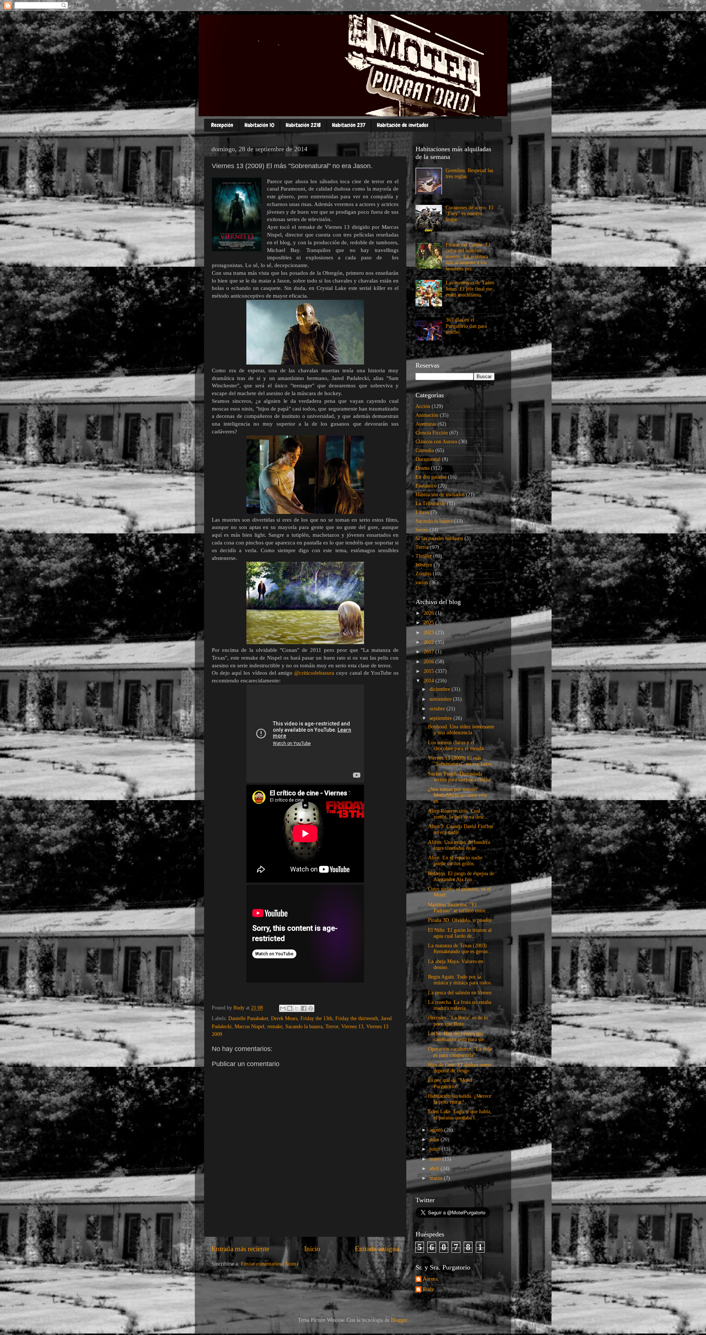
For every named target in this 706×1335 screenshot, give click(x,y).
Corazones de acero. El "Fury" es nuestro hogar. (469, 213)
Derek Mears (284, 1018)
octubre (437, 708)
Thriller (424, 556)
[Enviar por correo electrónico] (282, 1008)
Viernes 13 (352, 1026)
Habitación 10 (259, 125)
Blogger (399, 1320)
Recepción (222, 125)
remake (274, 1026)
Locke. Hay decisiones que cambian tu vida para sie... (458, 1036)
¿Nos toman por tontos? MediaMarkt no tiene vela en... (457, 795)
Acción (423, 406)
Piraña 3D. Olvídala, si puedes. (460, 920)
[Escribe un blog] (289, 1008)
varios (422, 582)
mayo (435, 1159)
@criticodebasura (314, 673)
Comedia (425, 450)
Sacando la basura (303, 1026)
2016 (429, 661)
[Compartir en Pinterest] (310, 1008)
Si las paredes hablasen (439, 538)
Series (422, 530)
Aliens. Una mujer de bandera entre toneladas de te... (459, 845)
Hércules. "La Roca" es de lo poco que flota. (458, 1020)
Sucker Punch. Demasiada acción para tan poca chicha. (460, 776)
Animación (427, 415)
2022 (429, 642)
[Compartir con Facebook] (303, 1008)
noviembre (441, 699)
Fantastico (426, 486)
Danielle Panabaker (248, 1018)
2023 (429, 632)
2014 (429, 681)
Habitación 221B (303, 125)
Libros (422, 512)
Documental (428, 459)
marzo (436, 1178)
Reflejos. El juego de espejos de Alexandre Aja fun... (461, 876)
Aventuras (426, 424)
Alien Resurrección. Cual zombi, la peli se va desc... (458, 814)
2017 (429, 651)
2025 (429, 622)
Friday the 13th (316, 1018)
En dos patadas (431, 477)
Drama (422, 468)
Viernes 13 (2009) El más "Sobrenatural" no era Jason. (460, 761)
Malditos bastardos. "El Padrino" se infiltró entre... (459, 907)
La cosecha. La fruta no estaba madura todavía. (459, 1005)
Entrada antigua (377, 1249)
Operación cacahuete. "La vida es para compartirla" (460, 1052)
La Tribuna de (430, 503)
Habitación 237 (349, 125)
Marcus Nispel (249, 1026)
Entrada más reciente (240, 1249)
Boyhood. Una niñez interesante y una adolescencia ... (461, 729)
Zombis (423, 573)
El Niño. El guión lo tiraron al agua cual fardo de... (460, 933)
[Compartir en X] (296, 1008)
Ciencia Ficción (432, 433)
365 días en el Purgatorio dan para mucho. (466, 325)
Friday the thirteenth (356, 1018)
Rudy (428, 1289)
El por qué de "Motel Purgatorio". (450, 1083)
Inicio (312, 1249)
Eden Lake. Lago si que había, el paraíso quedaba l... (460, 1114)
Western (424, 565)
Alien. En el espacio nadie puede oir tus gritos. (455, 860)
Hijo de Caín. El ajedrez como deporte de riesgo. (459, 1067)
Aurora (430, 1279)
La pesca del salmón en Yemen (460, 992)
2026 (429, 613)
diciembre (440, 689)
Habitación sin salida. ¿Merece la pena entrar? (459, 1099)
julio (435, 1139)
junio (435, 1149)
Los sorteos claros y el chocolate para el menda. (456, 745)
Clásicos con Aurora (436, 441)
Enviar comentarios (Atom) (269, 1264)
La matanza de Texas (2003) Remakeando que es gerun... (460, 948)
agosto (436, 1130)
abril (435, 1168)
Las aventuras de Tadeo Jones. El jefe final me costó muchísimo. (470, 288)
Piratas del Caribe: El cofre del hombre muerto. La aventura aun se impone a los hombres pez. (468, 256)
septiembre (441, 718)
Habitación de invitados (402, 125)
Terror (331, 1026)
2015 (429, 671)
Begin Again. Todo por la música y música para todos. (460, 980)
